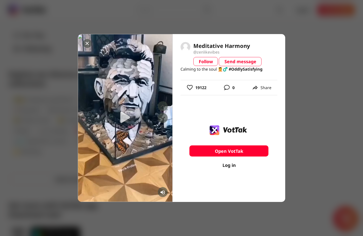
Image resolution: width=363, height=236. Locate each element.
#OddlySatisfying (245, 69)
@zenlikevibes (206, 52)
